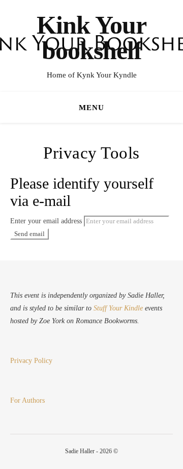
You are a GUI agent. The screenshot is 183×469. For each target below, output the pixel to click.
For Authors (27, 400)
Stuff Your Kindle (118, 308)
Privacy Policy (31, 360)
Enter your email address (46, 221)
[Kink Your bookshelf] (91, 46)
